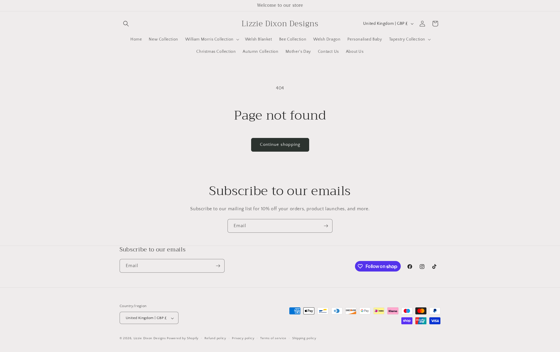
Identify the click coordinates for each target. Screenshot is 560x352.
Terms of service (273, 338)
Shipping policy (304, 338)
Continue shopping (280, 144)
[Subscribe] (325, 226)
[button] (126, 23)
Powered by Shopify (183, 338)
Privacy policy (243, 338)
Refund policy (215, 338)
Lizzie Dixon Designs (150, 338)
